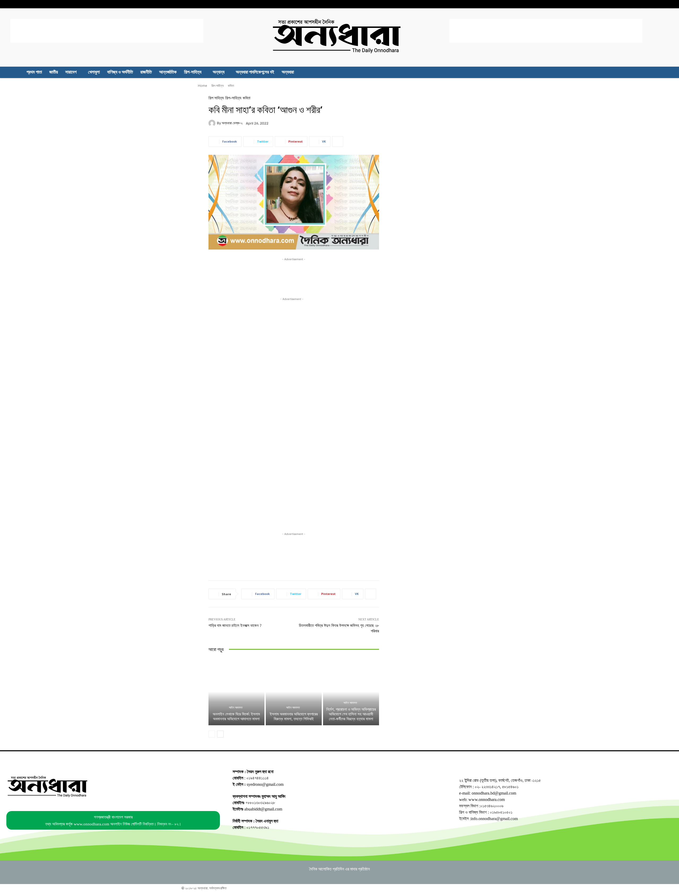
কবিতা (231, 85)
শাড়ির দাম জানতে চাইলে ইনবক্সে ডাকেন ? (235, 625)
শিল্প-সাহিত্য (217, 85)
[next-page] (220, 734)
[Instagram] (630, 4)
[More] (337, 141)
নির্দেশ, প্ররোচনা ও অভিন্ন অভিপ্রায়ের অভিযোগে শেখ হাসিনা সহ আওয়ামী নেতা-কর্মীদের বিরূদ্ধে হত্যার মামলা (351, 714)
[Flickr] (621, 4)
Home (202, 85)
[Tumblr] (654, 4)
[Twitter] (662, 4)
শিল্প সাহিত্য (216, 98)
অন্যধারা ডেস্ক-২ (232, 123)
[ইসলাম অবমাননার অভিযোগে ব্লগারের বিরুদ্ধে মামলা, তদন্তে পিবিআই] (294, 691)
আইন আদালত (235, 707)
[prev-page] (211, 734)
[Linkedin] (638, 4)
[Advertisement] (106, 31)
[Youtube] (671, 4)
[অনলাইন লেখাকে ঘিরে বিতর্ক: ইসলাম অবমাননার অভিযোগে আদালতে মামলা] (236, 691)
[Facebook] (613, 4)
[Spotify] (646, 4)
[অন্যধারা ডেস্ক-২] (212, 123)
